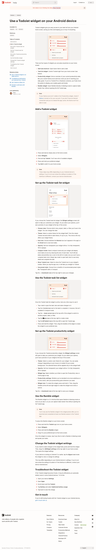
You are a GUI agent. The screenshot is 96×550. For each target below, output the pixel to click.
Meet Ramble (56, 8)
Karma (41, 98)
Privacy (8, 548)
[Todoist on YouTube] (92, 516)
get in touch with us (41, 500)
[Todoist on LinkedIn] (92, 519)
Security (3, 548)
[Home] (6, 2)
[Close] (84, 8)
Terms (12, 548)
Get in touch (13, 68)
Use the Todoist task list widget (16, 51)
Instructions (13, 41)
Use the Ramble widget (16, 58)
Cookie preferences (18, 548)
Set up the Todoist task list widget (17, 47)
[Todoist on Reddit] (92, 527)
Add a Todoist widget (16, 44)
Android (19, 15)
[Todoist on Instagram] (92, 523)
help (15, 2)
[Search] (55, 2)
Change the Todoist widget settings (17, 61)
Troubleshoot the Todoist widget (17, 65)
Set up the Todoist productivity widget (18, 55)
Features (12, 15)
